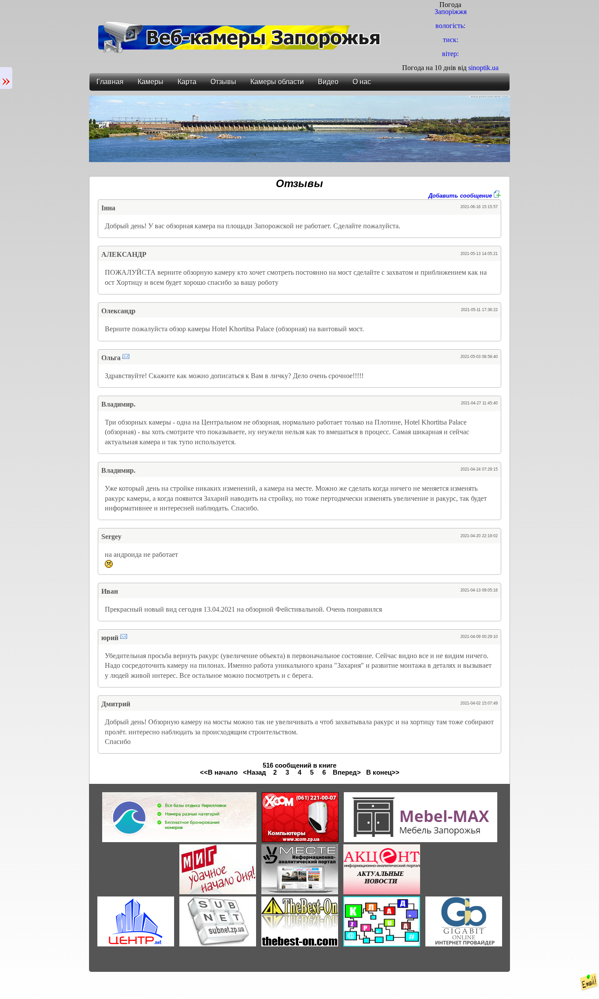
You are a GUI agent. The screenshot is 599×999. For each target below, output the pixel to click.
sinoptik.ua (483, 67)
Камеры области (277, 81)
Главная (110, 81)
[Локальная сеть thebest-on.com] (299, 944)
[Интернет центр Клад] (381, 944)
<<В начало (219, 772)
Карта (187, 81)
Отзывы (223, 81)
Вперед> (347, 772)
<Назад (254, 772)
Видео (328, 81)
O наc (362, 81)
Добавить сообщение (461, 195)
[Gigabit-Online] (463, 944)
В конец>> (382, 772)
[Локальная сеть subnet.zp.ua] (217, 944)
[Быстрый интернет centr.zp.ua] (135, 944)
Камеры (151, 81)
